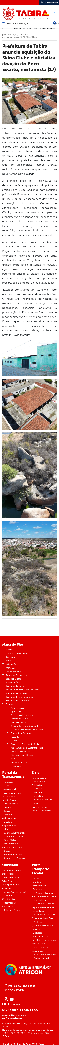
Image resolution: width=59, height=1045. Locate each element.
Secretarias (11, 704)
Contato (10, 650)
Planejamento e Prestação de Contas (12, 845)
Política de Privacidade (21, 985)
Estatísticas (38, 792)
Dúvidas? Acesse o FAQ (14, 892)
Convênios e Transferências (9, 798)
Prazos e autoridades (43, 800)
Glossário (10, 657)
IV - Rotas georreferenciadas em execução (42, 925)
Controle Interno (19, 722)
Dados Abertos (10, 804)
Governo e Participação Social (25, 744)
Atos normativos (11, 789)
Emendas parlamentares (9, 816)
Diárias (6, 811)
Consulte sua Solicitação (38, 783)
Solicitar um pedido (42, 810)
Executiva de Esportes (16, 693)
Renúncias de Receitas (14, 858)
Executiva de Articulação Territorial (22, 690)
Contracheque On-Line (17, 653)
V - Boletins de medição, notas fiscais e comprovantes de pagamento (44, 945)
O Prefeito (11, 668)
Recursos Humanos (12, 854)
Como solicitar (40, 778)
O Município (12, 664)
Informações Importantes (9, 905)
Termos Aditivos (40, 936)
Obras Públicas (10, 840)
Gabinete (15, 740)
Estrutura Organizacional (9, 824)
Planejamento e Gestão (22, 755)
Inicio (6, 829)
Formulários (38, 796)
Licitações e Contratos (14, 836)
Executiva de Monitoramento (20, 697)
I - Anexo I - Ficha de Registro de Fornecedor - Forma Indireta (44, 896)
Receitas (7, 851)
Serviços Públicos (19, 762)
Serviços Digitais (13, 679)
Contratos (37, 878)
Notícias (9, 661)
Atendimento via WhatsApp (10, 879)
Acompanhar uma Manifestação (11, 872)
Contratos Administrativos (39, 884)
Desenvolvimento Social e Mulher (27, 730)
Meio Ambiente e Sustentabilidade (27, 748)
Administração (17, 708)
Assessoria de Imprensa (22, 715)
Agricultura (16, 711)
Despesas (7, 807)
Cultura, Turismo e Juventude (25, 726)
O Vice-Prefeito (13, 671)
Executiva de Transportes (18, 700)
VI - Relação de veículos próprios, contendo (44, 956)
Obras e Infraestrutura (21, 751)
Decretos (37, 789)
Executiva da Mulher (15, 686)
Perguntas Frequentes (16, 675)
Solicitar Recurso (41, 807)
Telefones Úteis (13, 682)
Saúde (14, 759)
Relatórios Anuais (11, 910)
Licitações (37, 933)
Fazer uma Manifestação (8, 897)
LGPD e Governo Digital (14, 833)
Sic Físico (37, 803)
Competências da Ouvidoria (11, 886)
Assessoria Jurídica (20, 719)
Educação (8, 782)
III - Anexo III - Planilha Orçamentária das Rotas (43, 916)
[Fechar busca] (55, 23)
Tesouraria (16, 766)
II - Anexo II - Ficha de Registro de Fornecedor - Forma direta (44, 907)
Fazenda (15, 737)
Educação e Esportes (21, 733)
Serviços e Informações (17, 23)
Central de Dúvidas (12, 793)
